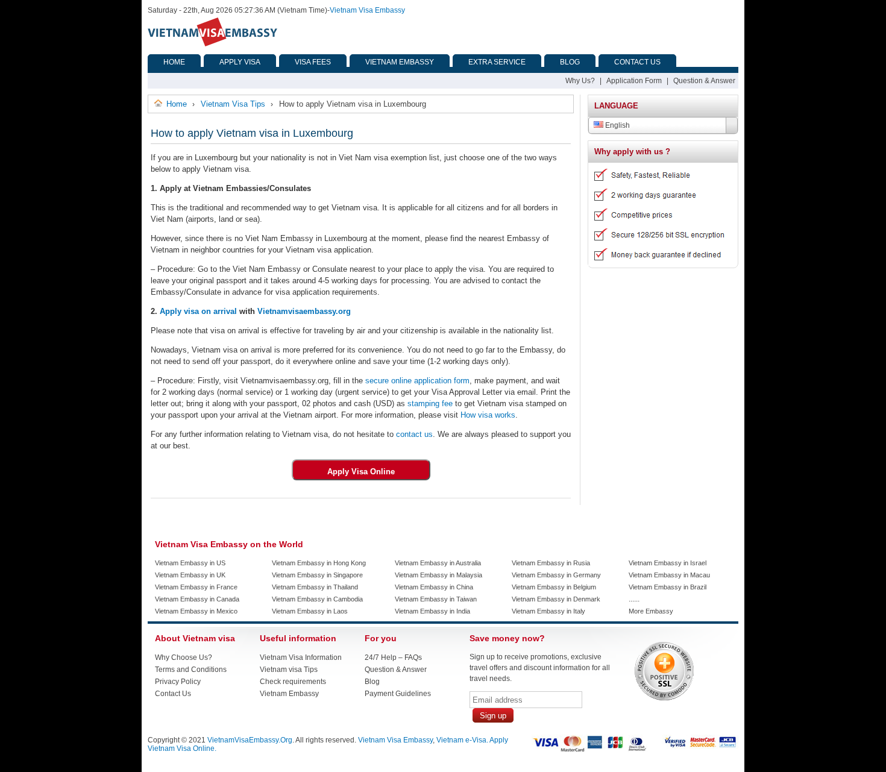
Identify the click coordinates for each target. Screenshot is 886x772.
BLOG (570, 62)
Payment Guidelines (398, 693)
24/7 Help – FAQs (393, 657)
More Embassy (651, 611)
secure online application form (416, 380)
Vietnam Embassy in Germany (556, 575)
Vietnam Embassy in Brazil (667, 587)
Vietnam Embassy (289, 693)
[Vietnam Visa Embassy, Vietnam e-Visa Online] (212, 44)
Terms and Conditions (191, 669)
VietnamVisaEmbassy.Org (249, 740)
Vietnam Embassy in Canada (197, 599)
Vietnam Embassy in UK (190, 575)
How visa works (486, 414)
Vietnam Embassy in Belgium (554, 587)
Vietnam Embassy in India (432, 611)
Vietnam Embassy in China (434, 587)
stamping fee (429, 403)
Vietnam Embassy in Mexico (196, 611)
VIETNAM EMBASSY (399, 62)
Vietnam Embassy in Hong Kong (319, 562)
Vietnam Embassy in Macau (669, 575)
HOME (174, 62)
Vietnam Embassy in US (190, 562)
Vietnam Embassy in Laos (310, 611)
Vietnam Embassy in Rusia (551, 562)
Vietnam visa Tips (289, 669)
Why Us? (580, 81)
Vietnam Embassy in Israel (667, 562)
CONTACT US (637, 62)
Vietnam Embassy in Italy (548, 611)
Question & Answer (704, 81)
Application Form (634, 81)
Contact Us (173, 693)
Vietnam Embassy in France (196, 587)
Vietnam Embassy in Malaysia (438, 575)
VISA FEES (313, 62)
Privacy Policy (178, 681)
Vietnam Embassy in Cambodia (317, 599)
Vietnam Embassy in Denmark (556, 599)
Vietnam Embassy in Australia (438, 562)
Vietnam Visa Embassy (367, 10)
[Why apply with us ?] (658, 263)
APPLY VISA (239, 62)
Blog (372, 681)
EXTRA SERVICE (497, 62)
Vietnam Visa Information (301, 657)
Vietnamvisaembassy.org (304, 311)
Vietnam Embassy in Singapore (317, 575)
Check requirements (293, 681)
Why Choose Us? (183, 657)
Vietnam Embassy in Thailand (315, 587)
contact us (413, 434)
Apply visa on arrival (198, 311)
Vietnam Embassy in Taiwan (436, 599)
